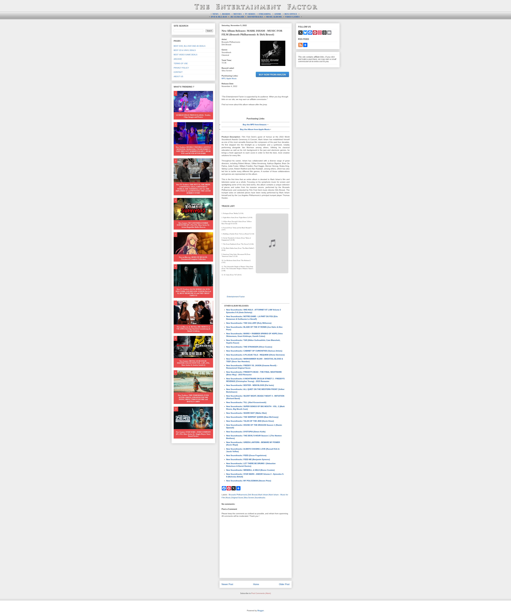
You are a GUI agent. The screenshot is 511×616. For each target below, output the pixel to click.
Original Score (237, 497)
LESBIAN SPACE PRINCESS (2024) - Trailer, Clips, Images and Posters (193, 116)
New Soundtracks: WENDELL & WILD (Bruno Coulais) (250, 470)
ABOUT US (178, 76)
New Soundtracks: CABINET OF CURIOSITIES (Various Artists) (254, 351)
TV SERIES (250, 14)
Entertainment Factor (236, 297)
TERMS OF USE (181, 63)
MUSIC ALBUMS (274, 17)
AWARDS (226, 14)
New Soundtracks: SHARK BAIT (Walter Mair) (246, 413)
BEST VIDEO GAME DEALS (185, 55)
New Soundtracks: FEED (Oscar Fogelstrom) (246, 455)
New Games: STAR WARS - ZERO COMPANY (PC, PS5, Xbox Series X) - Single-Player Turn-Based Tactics (193, 434)
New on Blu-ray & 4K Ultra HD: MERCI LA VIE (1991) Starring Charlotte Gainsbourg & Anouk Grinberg (193, 329)
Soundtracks (260, 497)
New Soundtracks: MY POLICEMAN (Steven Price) (248, 481)
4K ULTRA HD (237, 17)
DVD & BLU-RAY (219, 17)
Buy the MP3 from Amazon (255, 124)
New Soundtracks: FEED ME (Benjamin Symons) (248, 459)
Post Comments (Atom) (261, 593)
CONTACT (178, 72)
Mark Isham (263, 495)
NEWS (215, 14)
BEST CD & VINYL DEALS (185, 50)
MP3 (223, 78)
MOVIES (237, 14)
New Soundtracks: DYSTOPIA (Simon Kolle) (245, 432)
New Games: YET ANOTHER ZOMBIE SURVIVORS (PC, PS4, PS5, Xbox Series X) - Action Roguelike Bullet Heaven (193, 225)
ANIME (277, 14)
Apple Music (231, 78)
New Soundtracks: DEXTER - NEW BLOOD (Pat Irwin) (250, 385)
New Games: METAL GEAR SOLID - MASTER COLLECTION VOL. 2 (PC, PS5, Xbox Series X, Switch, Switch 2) (193, 363)
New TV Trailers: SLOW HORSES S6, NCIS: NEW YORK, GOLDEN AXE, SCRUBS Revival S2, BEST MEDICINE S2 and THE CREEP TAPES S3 (193, 292)
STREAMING (265, 14)
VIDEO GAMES (292, 17)
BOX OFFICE (291, 14)
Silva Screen (249, 497)
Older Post (284, 584)
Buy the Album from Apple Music (255, 129)
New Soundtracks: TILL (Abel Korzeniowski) (246, 402)
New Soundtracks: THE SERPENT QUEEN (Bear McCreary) (252, 417)
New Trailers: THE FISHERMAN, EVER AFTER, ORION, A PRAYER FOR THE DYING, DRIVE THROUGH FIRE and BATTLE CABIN (193, 398)
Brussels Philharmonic (238, 495)
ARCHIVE (178, 59)
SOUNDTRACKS (255, 17)
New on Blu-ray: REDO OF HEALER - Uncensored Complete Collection (193, 258)
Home (256, 584)
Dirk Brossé (253, 495)
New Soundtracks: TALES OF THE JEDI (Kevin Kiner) (250, 421)
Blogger (260, 610)
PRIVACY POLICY (181, 68)
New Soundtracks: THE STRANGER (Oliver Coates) (249, 347)
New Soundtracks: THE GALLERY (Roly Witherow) (248, 323)
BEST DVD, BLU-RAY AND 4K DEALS (189, 46)
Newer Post (227, 584)
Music (228, 497)
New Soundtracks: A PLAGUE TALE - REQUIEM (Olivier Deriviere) (255, 355)
